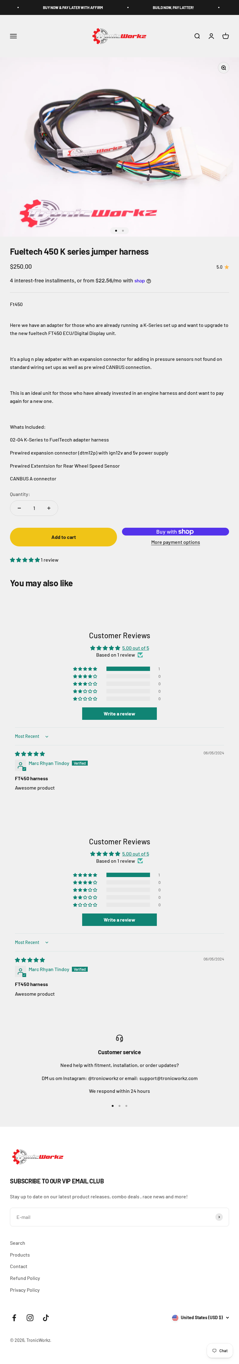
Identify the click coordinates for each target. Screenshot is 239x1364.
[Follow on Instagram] (30, 1318)
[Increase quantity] (49, 508)
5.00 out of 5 (135, 648)
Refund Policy (25, 1278)
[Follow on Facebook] (14, 1318)
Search (17, 1243)
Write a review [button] (119, 713)
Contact (18, 1266)
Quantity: (20, 494)
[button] (25, 560)
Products (20, 1255)
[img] (30, 754)
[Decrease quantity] (19, 508)
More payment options (175, 542)
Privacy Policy (25, 1290)
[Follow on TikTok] (46, 1318)
